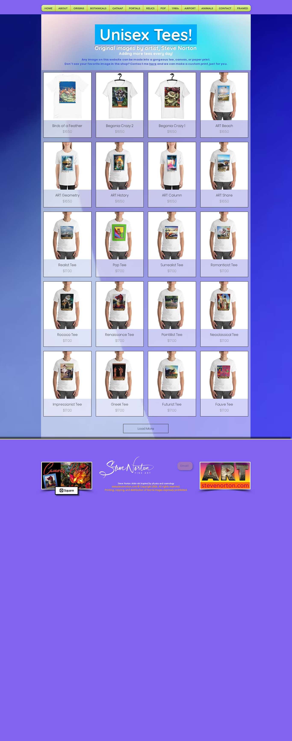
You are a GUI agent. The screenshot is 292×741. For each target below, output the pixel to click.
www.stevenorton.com (124, 484)
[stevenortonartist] (168, 466)
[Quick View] (67, 96)
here (152, 64)
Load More (146, 428)
